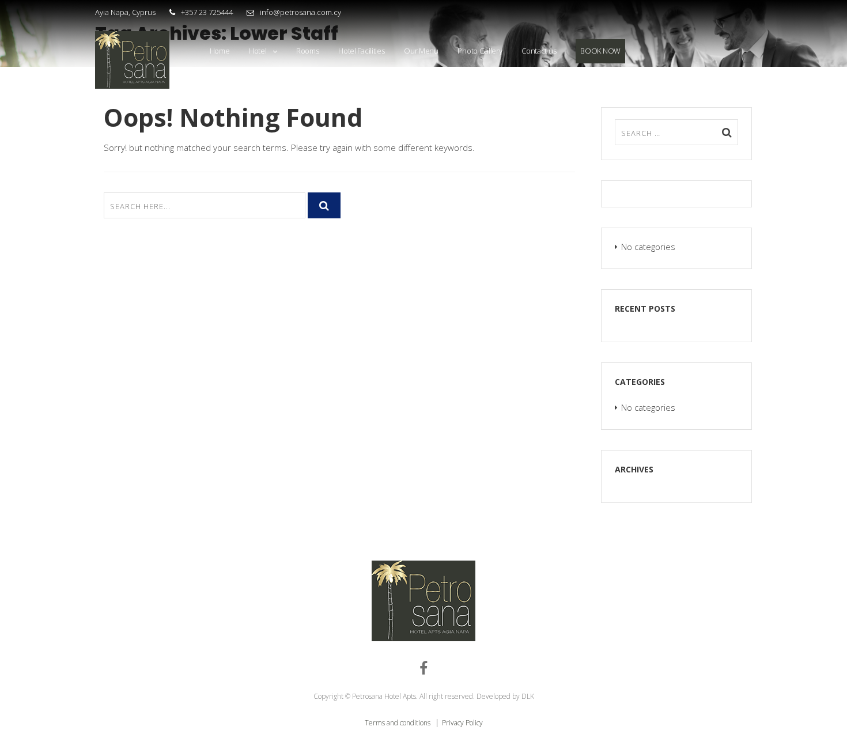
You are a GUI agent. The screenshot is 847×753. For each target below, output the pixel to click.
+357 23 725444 (207, 12)
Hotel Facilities (361, 51)
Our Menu (421, 51)
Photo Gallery (479, 51)
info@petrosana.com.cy (300, 12)
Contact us (538, 51)
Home (220, 51)
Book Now (600, 51)
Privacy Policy (462, 723)
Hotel (258, 51)
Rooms (307, 51)
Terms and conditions (398, 723)
